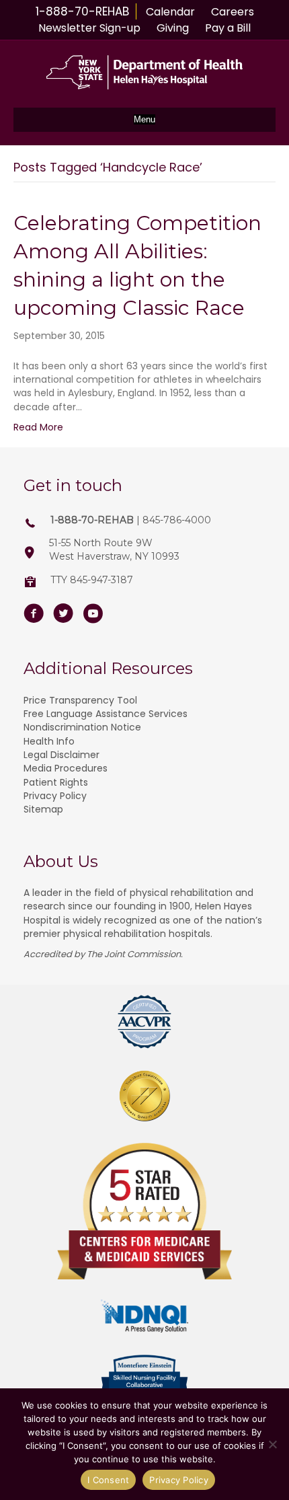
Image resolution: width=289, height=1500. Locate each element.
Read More (38, 427)
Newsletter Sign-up (89, 28)
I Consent (108, 1479)
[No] (272, 1444)
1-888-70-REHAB (82, 11)
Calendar (170, 12)
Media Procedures (66, 768)
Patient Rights (56, 782)
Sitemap (43, 809)
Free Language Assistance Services (106, 713)
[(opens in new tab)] (144, 1021)
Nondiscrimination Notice (82, 727)
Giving (173, 28)
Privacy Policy (55, 795)
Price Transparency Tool (80, 700)
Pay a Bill (228, 28)
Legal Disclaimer (61, 754)
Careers (232, 12)
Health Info (49, 741)
